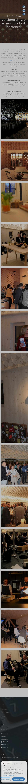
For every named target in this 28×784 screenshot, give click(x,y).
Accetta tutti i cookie (18, 779)
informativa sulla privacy (8, 775)
